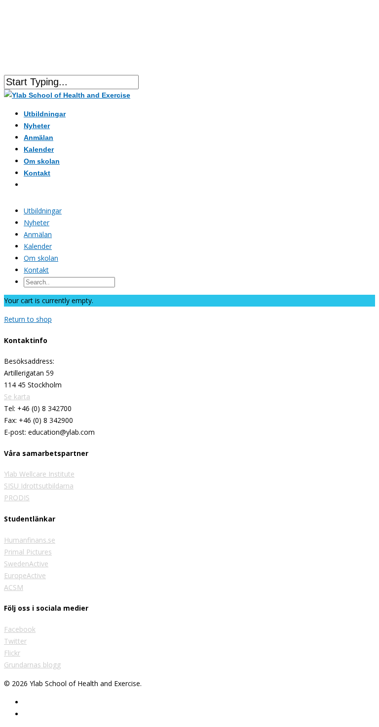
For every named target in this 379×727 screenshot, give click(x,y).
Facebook (20, 629)
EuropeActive (25, 575)
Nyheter (36, 222)
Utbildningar (43, 210)
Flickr (12, 653)
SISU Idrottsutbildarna (39, 485)
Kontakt (37, 173)
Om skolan (41, 258)
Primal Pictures (28, 551)
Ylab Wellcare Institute (39, 474)
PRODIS (17, 497)
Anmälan (38, 234)
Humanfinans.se (29, 540)
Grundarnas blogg (32, 664)
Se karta (17, 396)
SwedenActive (26, 563)
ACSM (13, 587)
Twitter (15, 641)
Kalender (38, 246)
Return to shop (28, 319)
